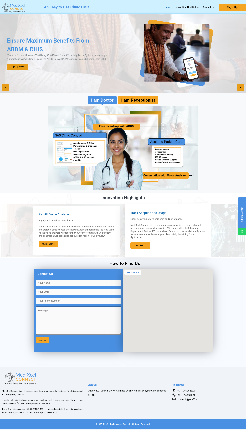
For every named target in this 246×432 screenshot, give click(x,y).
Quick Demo (48, 244)
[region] (123, 53)
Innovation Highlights (187, 7)
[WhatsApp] (242, 231)
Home (168, 7)
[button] (5, 87)
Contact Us (208, 7)
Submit (42, 340)
